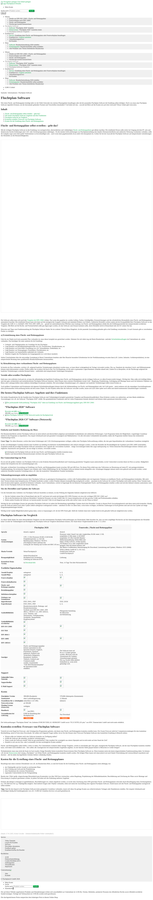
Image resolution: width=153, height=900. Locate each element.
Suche (32, 11)
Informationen (12, 93)
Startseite (4, 93)
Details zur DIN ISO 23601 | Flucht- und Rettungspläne (27, 18)
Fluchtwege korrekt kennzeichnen (20, 24)
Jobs (6, 873)
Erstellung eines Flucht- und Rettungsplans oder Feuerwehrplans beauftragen (37, 35)
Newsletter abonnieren (12, 846)
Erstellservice (9, 33)
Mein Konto (9, 7)
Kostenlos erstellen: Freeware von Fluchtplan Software (23, 119)
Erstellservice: (20, 37)
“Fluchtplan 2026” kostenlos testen (25, 30)
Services (8, 844)
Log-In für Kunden (11, 842)
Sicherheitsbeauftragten (119, 339)
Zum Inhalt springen (24, 2)
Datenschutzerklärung (12, 859)
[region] (76, 226)
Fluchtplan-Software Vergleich (19, 32)
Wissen (7, 17)
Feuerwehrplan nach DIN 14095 (20, 20)
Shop (6, 43)
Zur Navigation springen (9, 2)
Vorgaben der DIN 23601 (35, 320)
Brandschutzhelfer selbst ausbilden (26, 47)
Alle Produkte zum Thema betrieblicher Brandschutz (26, 48)
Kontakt (7, 875)
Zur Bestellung (24, 413)
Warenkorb (9, 888)
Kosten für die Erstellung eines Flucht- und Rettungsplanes (24, 121)
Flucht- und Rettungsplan (17, 22)
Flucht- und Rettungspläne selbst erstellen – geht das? (22, 114)
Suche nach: (5, 11)
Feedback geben (10, 848)
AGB (7, 857)
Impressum (8, 866)
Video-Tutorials (10, 841)
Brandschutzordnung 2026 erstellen (24, 45)
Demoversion (13, 753)
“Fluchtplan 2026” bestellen (21, 28)
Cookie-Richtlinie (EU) (12, 861)
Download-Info (30, 562)
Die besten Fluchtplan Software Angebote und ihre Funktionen (25, 115)
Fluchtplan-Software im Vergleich (16, 117)
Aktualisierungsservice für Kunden (16, 40)
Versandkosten (10, 864)
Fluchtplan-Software (11, 26)
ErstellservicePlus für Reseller (15, 850)
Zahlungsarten (9, 863)
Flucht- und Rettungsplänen (82, 130)
